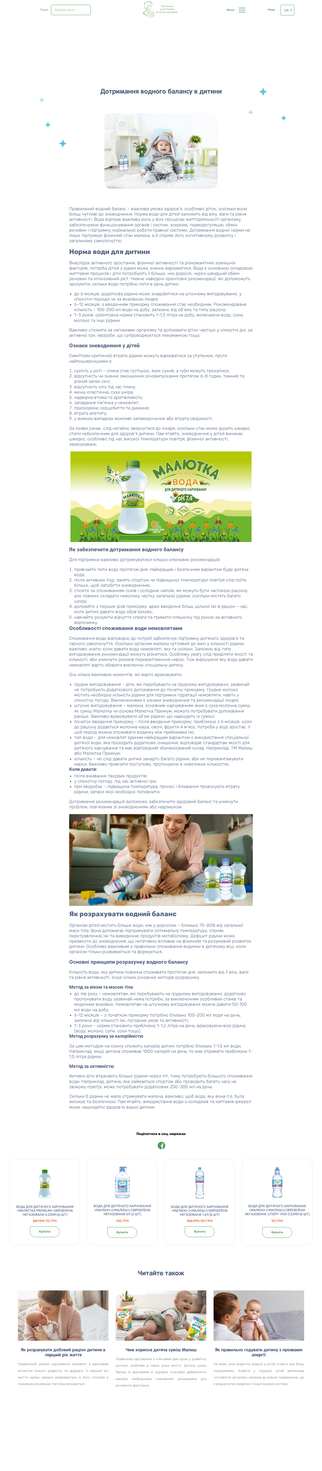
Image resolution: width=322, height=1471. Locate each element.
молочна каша (134, 726)
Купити (45, 1231)
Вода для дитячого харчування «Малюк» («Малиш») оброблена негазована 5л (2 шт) (122, 1210)
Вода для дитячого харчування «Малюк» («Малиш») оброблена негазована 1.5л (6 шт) (199, 1211)
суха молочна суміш (229, 705)
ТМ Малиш (242, 747)
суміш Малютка (96, 710)
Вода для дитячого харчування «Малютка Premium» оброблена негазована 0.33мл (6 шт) (45, 1211)
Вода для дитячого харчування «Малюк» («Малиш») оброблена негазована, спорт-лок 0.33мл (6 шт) (277, 1210)
